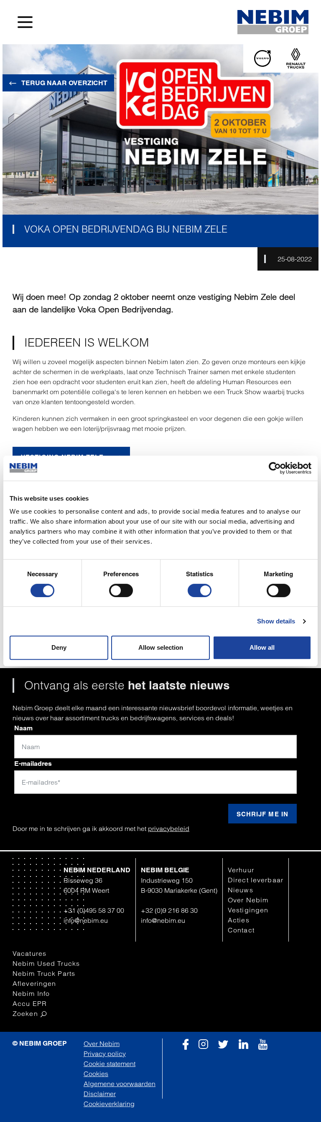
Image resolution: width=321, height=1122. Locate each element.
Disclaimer (100, 1093)
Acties (239, 920)
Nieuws (240, 890)
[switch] (121, 590)
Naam (23, 728)
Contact (241, 930)
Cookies (96, 1073)
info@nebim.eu (86, 920)
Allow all (262, 647)
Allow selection (160, 647)
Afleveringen (34, 983)
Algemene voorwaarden (119, 1083)
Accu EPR (30, 1003)
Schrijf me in (262, 814)
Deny (58, 647)
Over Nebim (248, 900)
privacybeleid (168, 828)
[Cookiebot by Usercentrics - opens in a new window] (274, 468)
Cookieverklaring (109, 1103)
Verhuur (241, 870)
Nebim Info (31, 993)
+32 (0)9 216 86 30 (169, 910)
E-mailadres (33, 763)
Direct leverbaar (255, 880)
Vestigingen (248, 910)
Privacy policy (105, 1053)
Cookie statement (109, 1063)
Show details (276, 621)
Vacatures (29, 953)
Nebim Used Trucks (46, 963)
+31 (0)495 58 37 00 (94, 910)
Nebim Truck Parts (44, 973)
